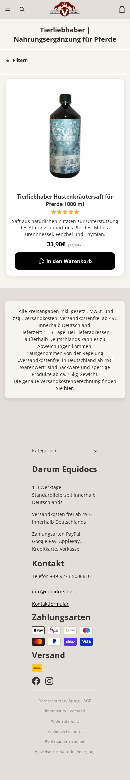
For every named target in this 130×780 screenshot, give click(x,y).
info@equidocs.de (52, 591)
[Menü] (7, 9)
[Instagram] (49, 681)
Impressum (55, 711)
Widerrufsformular (65, 731)
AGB (87, 701)
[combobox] (108, 9)
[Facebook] (36, 681)
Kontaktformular (50, 604)
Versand (77, 711)
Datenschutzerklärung (59, 701)
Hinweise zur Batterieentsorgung (65, 751)
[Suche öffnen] (22, 9)
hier (68, 388)
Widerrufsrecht (65, 721)
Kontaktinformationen (65, 741)
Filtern (20, 60)
